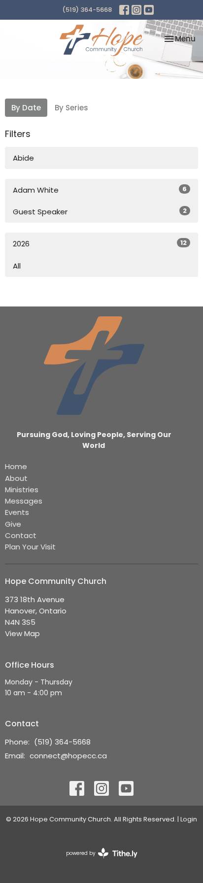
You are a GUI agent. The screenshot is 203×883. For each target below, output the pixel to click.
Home (16, 466)
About (16, 478)
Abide (23, 158)
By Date (26, 107)
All (17, 266)
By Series (71, 107)
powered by (97, 861)
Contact (20, 535)
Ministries (21, 489)
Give (13, 524)
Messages (23, 501)
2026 (100, 243)
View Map (22, 633)
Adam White (100, 189)
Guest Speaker (100, 211)
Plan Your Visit (30, 547)
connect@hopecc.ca (68, 755)
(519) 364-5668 (87, 9)
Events (17, 512)
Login (188, 819)
